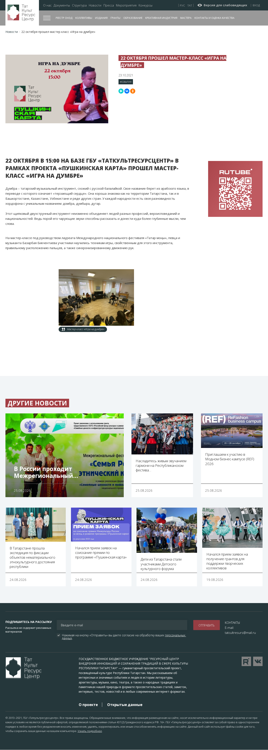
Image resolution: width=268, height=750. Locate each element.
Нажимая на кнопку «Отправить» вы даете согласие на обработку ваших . (124, 636)
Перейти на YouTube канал (246, 661)
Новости (95, 5)
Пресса (108, 5)
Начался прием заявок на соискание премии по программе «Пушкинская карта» (101, 552)
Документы (62, 5)
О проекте (88, 704)
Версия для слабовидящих (225, 5)
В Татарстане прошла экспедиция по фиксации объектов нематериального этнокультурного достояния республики (32, 557)
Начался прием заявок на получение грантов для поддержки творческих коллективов (227, 561)
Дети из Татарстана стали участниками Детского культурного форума (161, 564)
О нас (47, 5)
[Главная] (22, 12)
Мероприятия (126, 5)
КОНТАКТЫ (232, 622)
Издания (101, 18)
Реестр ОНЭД (64, 18)
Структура (79, 5)
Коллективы (83, 18)
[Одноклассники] (132, 91)
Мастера (186, 18)
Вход (256, 5)
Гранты (115, 18)
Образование (132, 18)
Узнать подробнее (90, 731)
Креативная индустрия (161, 18)
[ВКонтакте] (126, 91)
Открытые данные (124, 704)
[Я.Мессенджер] (121, 91)
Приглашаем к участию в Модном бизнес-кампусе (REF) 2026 (229, 459)
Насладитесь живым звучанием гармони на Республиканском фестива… (161, 465)
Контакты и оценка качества (214, 18)
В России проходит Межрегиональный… (46, 472)
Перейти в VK (258, 661)
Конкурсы (145, 5)
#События (125, 81)
